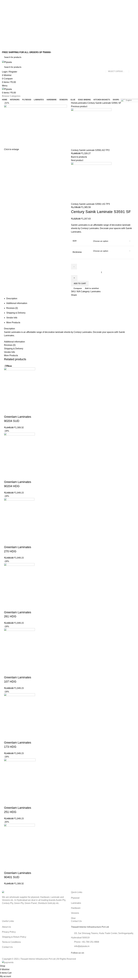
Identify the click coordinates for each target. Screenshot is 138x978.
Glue (73, 918)
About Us (6, 927)
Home (74, 103)
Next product (77, 160)
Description (11, 298)
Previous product (79, 106)
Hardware (75, 908)
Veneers (75, 913)
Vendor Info (11, 318)
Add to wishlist (92, 288)
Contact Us (7, 947)
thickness (77, 252)
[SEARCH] (132, 57)
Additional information (16, 303)
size (75, 241)
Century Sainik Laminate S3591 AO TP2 (90, 150)
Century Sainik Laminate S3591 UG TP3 (90, 204)
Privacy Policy (9, 932)
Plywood (75, 898)
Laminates (82, 103)
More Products (13, 322)
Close (9, 366)
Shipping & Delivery (15, 313)
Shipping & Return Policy (14, 937)
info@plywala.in (81, 946)
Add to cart (80, 283)
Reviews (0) (12, 308)
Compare (78, 288)
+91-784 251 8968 (90, 942)
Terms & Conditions (11, 942)
